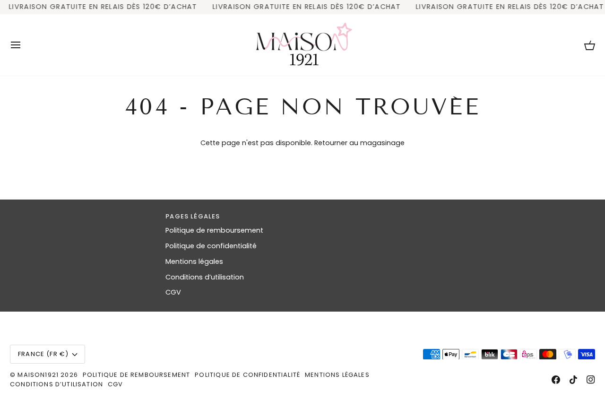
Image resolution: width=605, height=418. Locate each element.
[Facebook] (556, 379)
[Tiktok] (573, 379)
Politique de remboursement (214, 230)
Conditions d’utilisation (204, 277)
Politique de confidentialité (211, 246)
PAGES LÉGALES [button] (192, 216)
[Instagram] (591, 379)
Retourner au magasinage (359, 143)
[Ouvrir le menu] (24, 45)
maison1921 (38, 374)
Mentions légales (194, 261)
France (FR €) (43, 353)
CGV (173, 292)
